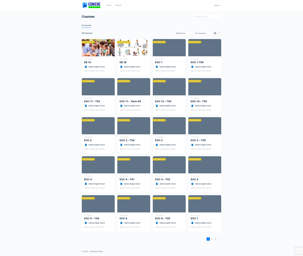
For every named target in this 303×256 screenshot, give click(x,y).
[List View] (219, 33)
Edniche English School (97, 67)
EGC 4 (88, 179)
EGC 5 (194, 179)
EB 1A (87, 62)
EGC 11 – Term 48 (130, 101)
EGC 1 (158, 62)
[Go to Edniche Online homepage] (91, 5)
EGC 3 (159, 140)
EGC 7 (194, 218)
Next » (219, 239)
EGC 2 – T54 (127, 140)
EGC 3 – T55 (198, 140)
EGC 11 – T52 (92, 101)
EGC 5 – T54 (91, 218)
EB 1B (123, 62)
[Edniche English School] (85, 66)
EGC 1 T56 (197, 62)
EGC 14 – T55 (199, 101)
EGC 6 (123, 218)
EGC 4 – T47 (127, 179)
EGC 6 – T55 (162, 218)
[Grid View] (215, 33)
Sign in (217, 5)
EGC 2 (88, 140)
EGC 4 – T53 (162, 179)
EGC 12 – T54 (163, 101)
